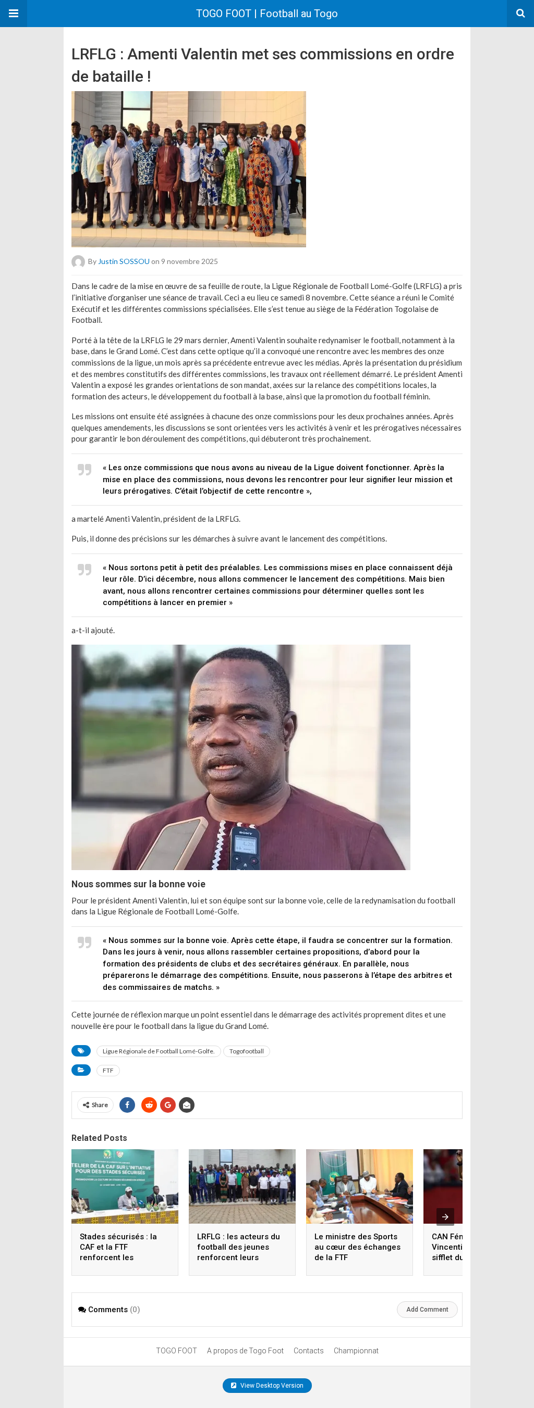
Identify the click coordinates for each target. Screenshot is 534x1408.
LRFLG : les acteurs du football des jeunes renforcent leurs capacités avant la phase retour (238, 1257)
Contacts (309, 1351)
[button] (13, 13)
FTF (108, 1070)
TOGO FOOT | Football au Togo (267, 13)
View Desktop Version (271, 1385)
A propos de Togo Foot (245, 1351)
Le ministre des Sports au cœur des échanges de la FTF (357, 1247)
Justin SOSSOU (124, 261)
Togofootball (246, 1051)
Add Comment (427, 1309)
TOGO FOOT (176, 1351)
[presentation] (445, 1217)
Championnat (356, 1351)
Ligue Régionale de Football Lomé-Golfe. (159, 1051)
